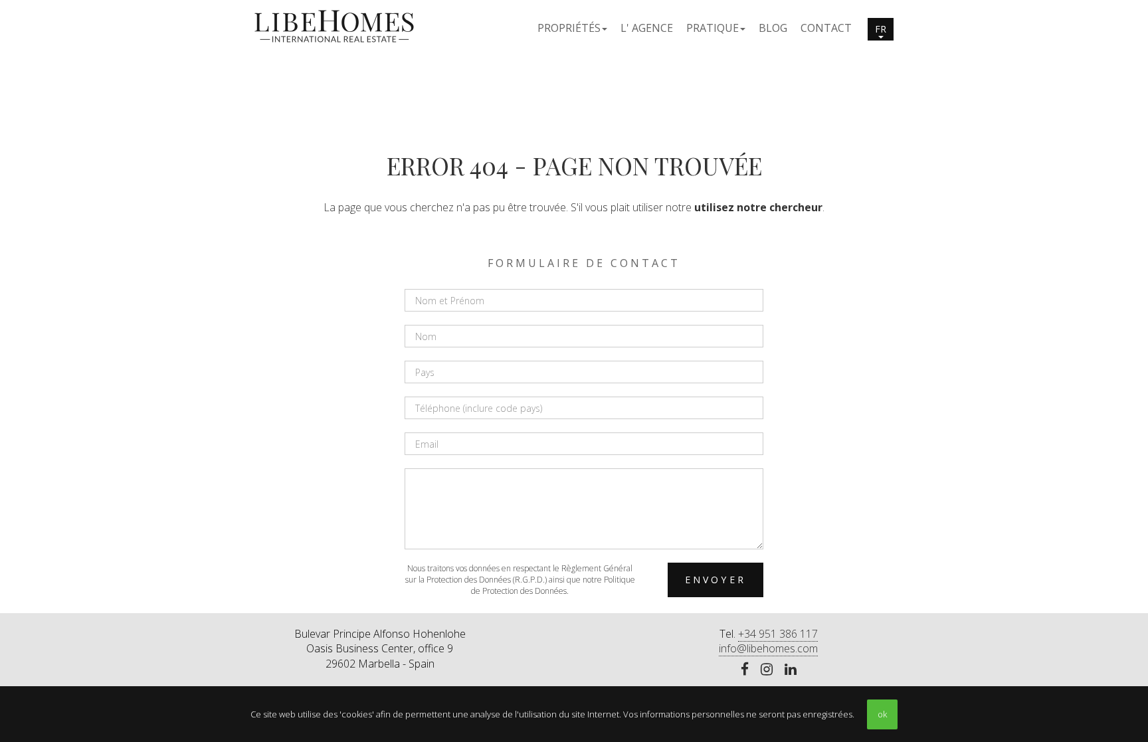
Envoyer (715, 579)
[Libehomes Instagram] (767, 670)
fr (880, 29)
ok (882, 714)
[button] (572, 27)
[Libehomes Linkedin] (791, 670)
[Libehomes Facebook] (745, 670)
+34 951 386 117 (778, 633)
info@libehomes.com (768, 648)
